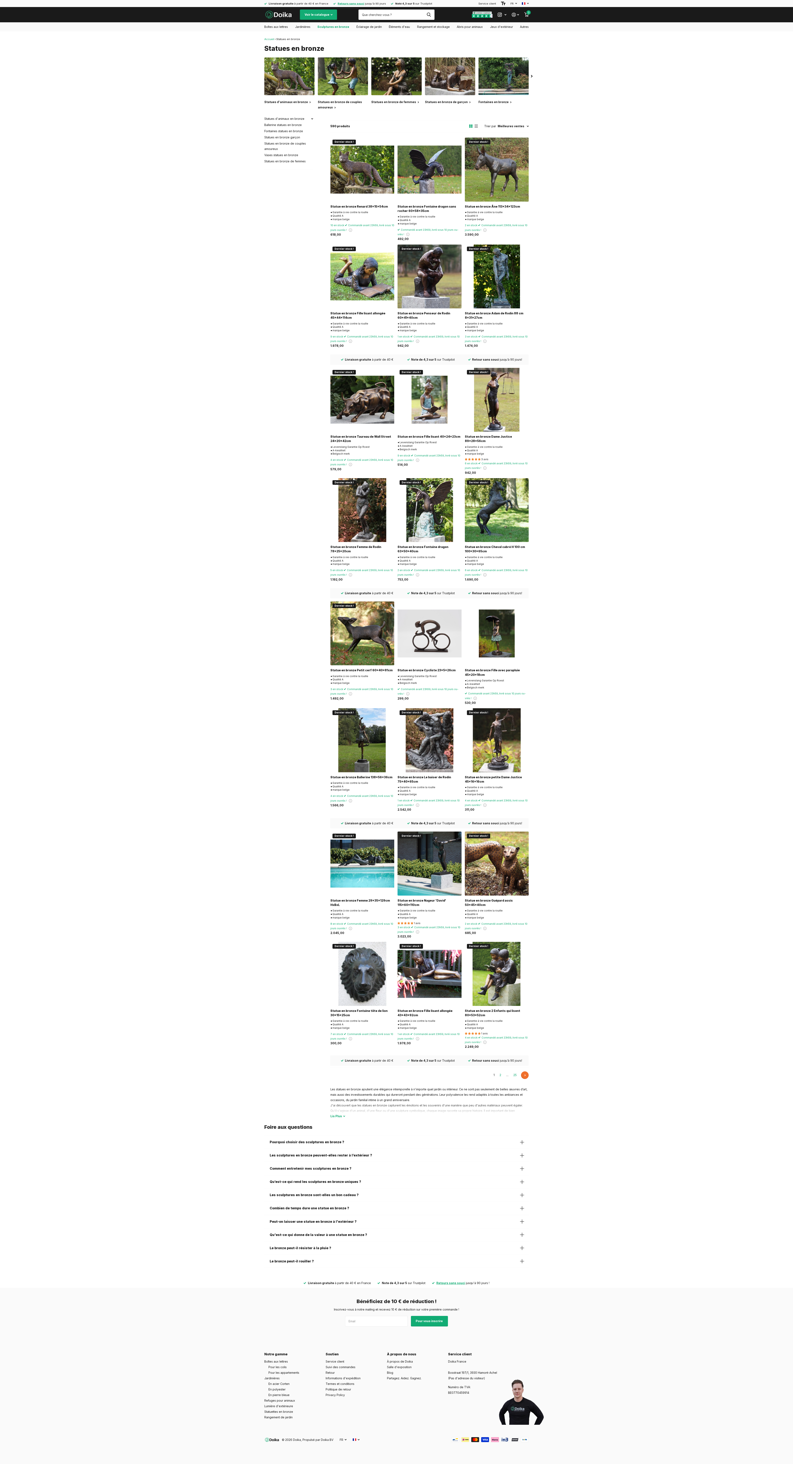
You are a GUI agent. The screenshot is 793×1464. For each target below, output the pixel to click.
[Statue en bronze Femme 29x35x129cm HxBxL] (362, 863)
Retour (330, 1372)
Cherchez (428, 15)
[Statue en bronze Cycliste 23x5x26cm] (429, 633)
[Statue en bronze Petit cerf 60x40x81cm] (362, 633)
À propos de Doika (400, 1361)
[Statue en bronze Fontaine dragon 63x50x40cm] (429, 510)
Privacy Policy (335, 1395)
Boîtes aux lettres (276, 27)
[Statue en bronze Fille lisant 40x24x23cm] (429, 400)
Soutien (332, 1354)
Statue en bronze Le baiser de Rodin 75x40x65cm (424, 779)
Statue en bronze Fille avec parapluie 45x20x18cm (492, 672)
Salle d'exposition (399, 1367)
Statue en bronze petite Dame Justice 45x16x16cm (493, 779)
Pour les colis (277, 1367)
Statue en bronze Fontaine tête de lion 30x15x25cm (359, 1013)
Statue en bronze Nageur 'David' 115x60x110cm (422, 903)
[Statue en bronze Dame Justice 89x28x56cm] (497, 400)
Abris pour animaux (470, 27)
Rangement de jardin (278, 1417)
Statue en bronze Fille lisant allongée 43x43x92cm (425, 1013)
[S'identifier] (515, 14)
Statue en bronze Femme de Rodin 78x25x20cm (355, 549)
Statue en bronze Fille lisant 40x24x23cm (429, 436)
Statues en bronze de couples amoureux (285, 146)
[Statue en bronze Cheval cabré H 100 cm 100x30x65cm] (497, 510)
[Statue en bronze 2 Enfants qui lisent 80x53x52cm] (497, 974)
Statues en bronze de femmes (285, 161)
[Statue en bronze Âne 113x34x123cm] (497, 169)
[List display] (476, 126)
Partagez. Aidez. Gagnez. (404, 1378)
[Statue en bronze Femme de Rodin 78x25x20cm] (362, 510)
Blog (390, 1372)
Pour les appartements (283, 1372)
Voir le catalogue (317, 14)
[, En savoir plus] (502, 14)
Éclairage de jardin (369, 27)
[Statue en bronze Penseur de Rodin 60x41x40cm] (429, 276)
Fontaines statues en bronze (283, 131)
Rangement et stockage (433, 27)
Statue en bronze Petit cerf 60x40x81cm (361, 670)
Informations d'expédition (343, 1378)
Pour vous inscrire (429, 1321)
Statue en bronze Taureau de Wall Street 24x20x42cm (360, 439)
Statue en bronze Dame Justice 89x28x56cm (488, 439)
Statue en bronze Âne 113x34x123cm (492, 206)
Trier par (490, 126)
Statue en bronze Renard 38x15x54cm (359, 206)
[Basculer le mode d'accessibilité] (503, 3)
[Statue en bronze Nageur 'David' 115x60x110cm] (429, 863)
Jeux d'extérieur (501, 27)
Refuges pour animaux (279, 1400)
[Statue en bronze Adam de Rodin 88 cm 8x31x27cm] (497, 276)
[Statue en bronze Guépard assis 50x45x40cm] (497, 863)
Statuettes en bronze (278, 1411)
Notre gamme (275, 1354)
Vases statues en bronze (281, 155)
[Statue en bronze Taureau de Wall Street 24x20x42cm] (362, 400)
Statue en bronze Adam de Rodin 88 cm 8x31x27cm (494, 315)
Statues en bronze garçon (282, 137)
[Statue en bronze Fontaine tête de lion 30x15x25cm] (362, 974)
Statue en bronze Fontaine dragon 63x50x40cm (423, 549)
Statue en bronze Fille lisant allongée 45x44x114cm (357, 315)
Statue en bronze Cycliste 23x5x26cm (427, 670)
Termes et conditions (340, 1384)
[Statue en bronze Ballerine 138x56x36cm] (362, 740)
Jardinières (302, 27)
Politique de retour (338, 1389)
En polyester (277, 1389)
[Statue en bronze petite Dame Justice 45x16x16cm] (497, 740)
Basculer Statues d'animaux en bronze (312, 119)
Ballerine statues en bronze (283, 125)
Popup (350, 230)
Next (525, 1075)
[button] (532, 76)
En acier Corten (279, 1384)
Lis (336, 1116)
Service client (487, 3)
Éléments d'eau (399, 27)
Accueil (269, 39)
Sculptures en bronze (333, 27)
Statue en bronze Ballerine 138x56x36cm (361, 777)
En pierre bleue (279, 1395)
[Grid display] (470, 126)
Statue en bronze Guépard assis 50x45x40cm (489, 903)
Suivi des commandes (340, 1367)
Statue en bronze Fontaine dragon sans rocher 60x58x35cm (427, 209)
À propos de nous (401, 1354)
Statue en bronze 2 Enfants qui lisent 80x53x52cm (492, 1013)
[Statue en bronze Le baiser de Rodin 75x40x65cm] (429, 740)
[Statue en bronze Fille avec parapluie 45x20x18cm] (497, 633)
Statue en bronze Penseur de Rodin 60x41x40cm (424, 315)
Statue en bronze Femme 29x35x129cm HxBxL (360, 903)
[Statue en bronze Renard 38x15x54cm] (362, 169)
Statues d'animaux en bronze (284, 118)
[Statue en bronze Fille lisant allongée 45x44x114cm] (362, 276)
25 (515, 1075)
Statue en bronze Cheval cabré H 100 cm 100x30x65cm (495, 549)
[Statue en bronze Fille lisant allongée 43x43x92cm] (429, 974)
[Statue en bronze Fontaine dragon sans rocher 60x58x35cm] (429, 169)
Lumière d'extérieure (278, 1406)
